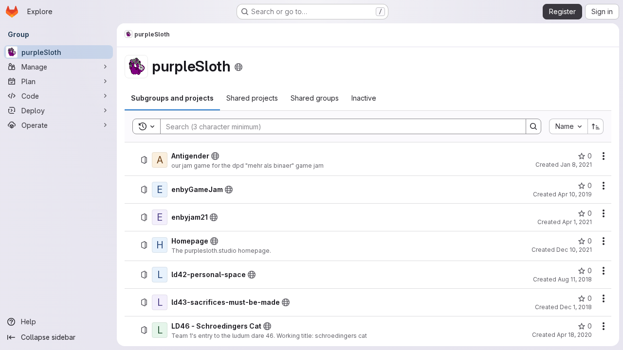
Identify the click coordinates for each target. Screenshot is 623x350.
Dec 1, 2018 (576, 307)
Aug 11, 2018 (575, 279)
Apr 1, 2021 (577, 222)
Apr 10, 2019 (575, 194)
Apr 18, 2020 (574, 334)
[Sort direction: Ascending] (596, 126)
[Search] (533, 126)
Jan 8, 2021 (576, 164)
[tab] (172, 98)
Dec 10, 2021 (574, 249)
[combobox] (568, 126)
